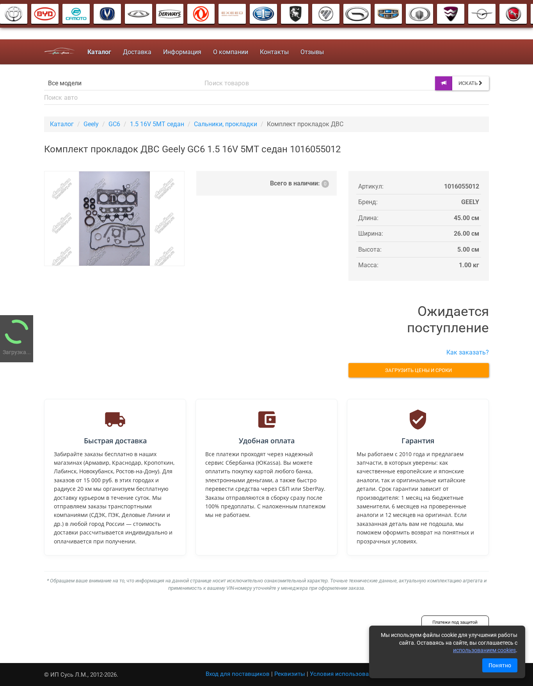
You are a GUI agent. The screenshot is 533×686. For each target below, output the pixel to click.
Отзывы (312, 52)
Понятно (500, 665)
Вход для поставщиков (238, 673)
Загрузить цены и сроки (418, 370)
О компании (230, 52)
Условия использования (344, 673)
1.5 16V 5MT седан (157, 124)
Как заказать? (467, 352)
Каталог (62, 124)
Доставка (137, 52)
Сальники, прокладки (225, 124)
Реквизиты (289, 673)
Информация (182, 52)
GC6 (114, 124)
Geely (91, 124)
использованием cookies (484, 650)
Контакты (274, 52)
